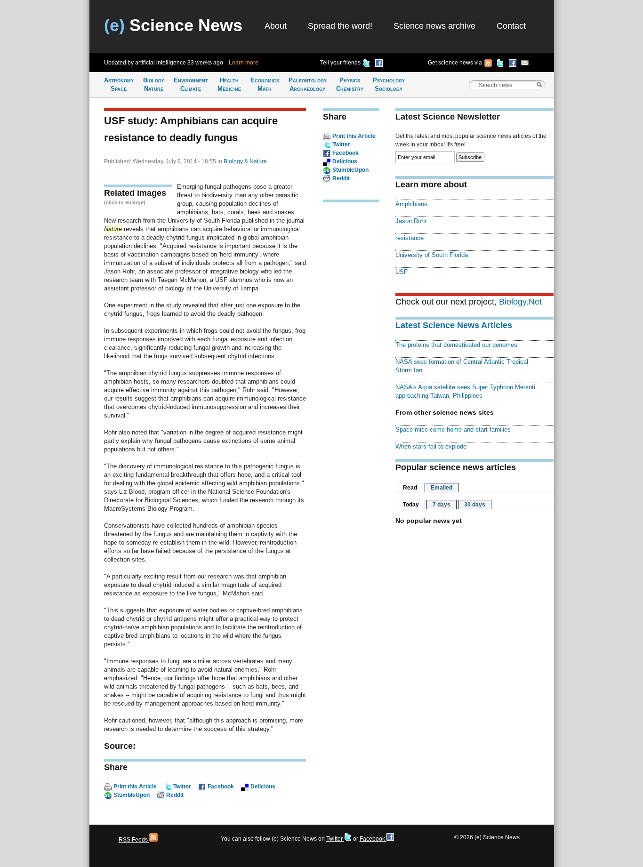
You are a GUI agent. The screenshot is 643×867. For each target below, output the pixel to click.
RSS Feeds (134, 839)
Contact (511, 26)
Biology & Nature (245, 161)
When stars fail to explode (430, 446)
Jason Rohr (410, 221)
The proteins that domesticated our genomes (456, 344)
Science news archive (434, 26)
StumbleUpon (131, 795)
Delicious (262, 786)
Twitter (182, 786)
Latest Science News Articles (453, 325)
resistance (409, 237)
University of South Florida (431, 254)
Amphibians (411, 204)
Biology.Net (520, 301)
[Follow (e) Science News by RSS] (488, 64)
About (276, 26)
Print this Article (135, 786)
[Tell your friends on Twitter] (367, 64)
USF (401, 271)
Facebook (221, 786)
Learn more (243, 62)
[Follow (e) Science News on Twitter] (500, 64)
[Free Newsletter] (525, 64)
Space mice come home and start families (453, 429)
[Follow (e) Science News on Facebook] (512, 64)
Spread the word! (340, 26)
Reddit (175, 795)
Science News (173, 25)
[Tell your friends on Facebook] (379, 64)
